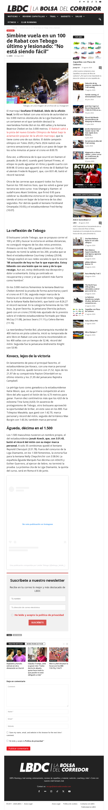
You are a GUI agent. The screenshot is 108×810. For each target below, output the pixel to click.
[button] (100, 19)
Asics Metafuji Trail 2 (93, 273)
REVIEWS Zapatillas (34, 16)
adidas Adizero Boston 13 (90, 263)
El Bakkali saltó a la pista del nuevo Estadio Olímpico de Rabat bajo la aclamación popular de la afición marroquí (37, 132)
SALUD (78, 16)
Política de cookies (70, 804)
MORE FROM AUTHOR (35, 644)
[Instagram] (88, 2)
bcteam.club (59, 781)
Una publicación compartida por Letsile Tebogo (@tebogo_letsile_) (37, 565)
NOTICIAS (13, 16)
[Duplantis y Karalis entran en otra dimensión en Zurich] (16, 654)
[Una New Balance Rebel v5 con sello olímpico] (78, 242)
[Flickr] (83, 2)
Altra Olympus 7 (91, 332)
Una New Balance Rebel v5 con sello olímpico (91, 240)
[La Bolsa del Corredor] (54, 8)
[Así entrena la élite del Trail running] (78, 144)
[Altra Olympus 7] (78, 335)
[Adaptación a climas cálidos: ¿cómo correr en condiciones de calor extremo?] (78, 155)
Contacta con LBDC (87, 804)
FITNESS (12, 22)
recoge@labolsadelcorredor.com (58, 786)
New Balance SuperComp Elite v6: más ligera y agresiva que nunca (93, 253)
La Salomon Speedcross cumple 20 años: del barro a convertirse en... (92, 300)
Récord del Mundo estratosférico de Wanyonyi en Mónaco (93, 119)
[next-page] (67, 644)
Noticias (14, 28)
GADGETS (65, 16)
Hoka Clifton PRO (91, 321)
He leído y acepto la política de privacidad (39, 615)
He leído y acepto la (26, 741)
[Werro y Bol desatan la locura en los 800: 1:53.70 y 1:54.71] (58, 654)
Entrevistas (32, 661)
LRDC (11, 56)
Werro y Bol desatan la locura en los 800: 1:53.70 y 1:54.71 (58, 665)
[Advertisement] (37, 219)
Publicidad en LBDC (88, 807)
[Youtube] (100, 2)
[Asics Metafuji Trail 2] (78, 277)
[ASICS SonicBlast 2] (87, 208)
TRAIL (53, 16)
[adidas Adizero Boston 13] (78, 265)
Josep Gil (76, 68)
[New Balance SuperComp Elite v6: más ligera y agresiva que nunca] (78, 253)
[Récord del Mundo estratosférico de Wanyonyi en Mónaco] (78, 120)
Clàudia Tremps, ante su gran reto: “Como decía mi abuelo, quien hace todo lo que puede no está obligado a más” (37, 669)
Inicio (8, 28)
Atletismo (53, 661)
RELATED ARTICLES (16, 644)
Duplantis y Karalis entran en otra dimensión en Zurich (15, 665)
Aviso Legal (56, 804)
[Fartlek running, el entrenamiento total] (78, 98)
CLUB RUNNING (29, 22)
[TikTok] (92, 2)
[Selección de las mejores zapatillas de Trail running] (78, 86)
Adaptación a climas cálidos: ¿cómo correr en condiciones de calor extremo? (93, 155)
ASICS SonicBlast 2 (81, 219)
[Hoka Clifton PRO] (78, 324)
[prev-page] (64, 644)
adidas (76, 58)
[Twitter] (96, 2)
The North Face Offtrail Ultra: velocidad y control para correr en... (92, 288)
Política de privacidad (34, 741)
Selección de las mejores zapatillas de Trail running (93, 85)
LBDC (75, 223)
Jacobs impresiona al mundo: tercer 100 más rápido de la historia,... (92, 132)
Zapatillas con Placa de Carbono (84, 63)
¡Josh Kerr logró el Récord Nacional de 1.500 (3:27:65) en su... (93, 108)
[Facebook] (79, 2)
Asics (75, 216)
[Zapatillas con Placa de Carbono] (87, 50)
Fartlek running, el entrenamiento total (92, 96)
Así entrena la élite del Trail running (93, 142)
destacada (17, 635)
